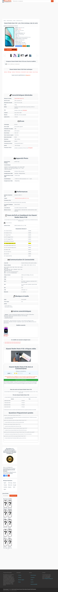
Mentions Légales (21, 579)
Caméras (13, 72)
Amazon (25, 110)
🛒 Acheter (8, 49)
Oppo (5, 489)
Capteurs (31, 72)
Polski (31, 589)
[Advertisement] (29, 11)
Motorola (10, 485)
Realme (9, 487)
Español (15, 589)
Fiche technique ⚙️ (18, 46)
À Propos (19, 575)
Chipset (32, 579)
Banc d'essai (35, 72)
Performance (18, 72)
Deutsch (18, 589)
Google (14, 485)
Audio (27, 72)
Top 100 (32, 581)
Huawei (5, 485)
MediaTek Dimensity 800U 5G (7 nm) (22, 198)
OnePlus (5, 487)
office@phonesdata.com (48, 578)
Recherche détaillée (34, 584)
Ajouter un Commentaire (20, 379)
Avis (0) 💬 (24, 46)
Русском (20, 589)
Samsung (10, 482)
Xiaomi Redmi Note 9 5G (19, 98)
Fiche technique (33, 575)
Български (34, 589)
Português (28, 589)
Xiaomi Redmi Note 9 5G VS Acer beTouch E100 (12, 343)
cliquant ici (28, 75)
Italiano (26, 589)
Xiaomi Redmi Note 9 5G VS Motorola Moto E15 (13, 342)
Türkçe (23, 589)
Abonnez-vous (13, 495)
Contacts (19, 577)
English (13, 589)
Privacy (19, 581)
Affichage (9, 72)
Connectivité (23, 72)
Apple (5, 482)
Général (5, 72)
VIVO (14, 487)
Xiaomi (20, 29)
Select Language (5, 589)
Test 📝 (28, 46)
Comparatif (32, 577)
